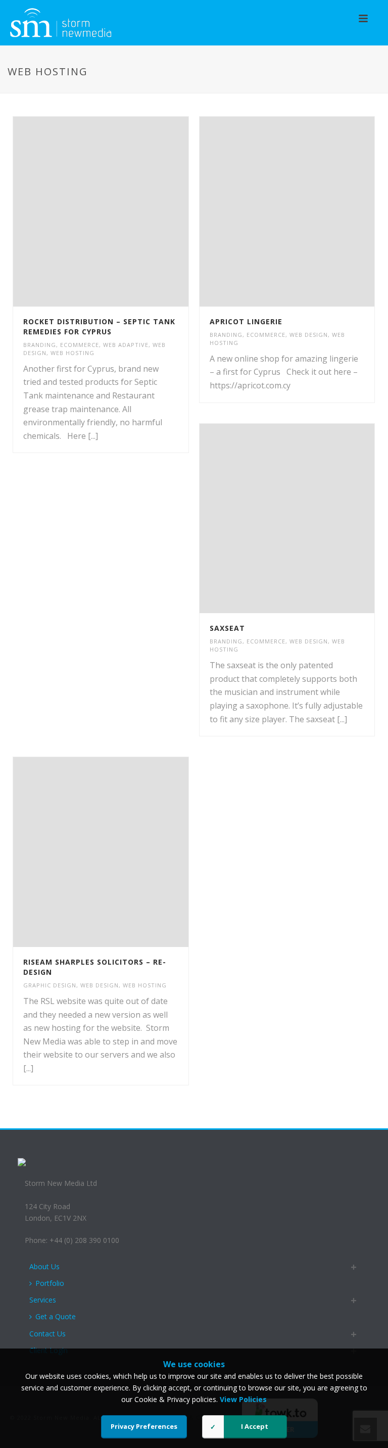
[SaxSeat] (308, 518)
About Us (44, 1266)
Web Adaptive (126, 344)
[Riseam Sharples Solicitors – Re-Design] (122, 852)
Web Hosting (72, 353)
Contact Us (47, 1333)
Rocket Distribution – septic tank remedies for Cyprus (99, 326)
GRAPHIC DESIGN (49, 985)
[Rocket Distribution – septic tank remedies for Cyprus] (122, 212)
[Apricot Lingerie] (308, 212)
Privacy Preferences (144, 1426)
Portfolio (49, 1283)
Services (42, 1300)
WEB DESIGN (308, 334)
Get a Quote (55, 1316)
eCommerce (79, 344)
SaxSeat (227, 628)
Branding (39, 344)
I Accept (254, 1426)
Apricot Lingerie (246, 321)
